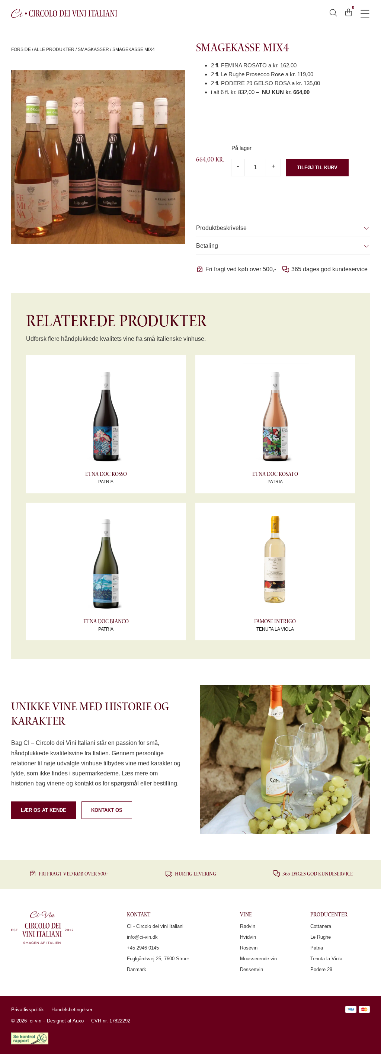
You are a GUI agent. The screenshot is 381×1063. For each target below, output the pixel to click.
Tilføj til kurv (317, 167)
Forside (21, 49)
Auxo (78, 1021)
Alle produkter (54, 49)
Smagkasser (93, 49)
